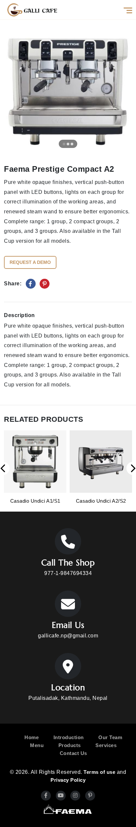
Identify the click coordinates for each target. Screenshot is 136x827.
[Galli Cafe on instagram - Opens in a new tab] (75, 796)
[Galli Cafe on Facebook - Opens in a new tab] (46, 796)
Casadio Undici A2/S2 (101, 501)
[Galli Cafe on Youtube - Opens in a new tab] (61, 796)
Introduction (68, 737)
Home (31, 737)
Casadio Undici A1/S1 (35, 501)
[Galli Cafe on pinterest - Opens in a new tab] (90, 796)
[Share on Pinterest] (45, 284)
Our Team (110, 737)
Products (69, 745)
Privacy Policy (68, 780)
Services (106, 745)
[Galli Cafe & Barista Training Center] (32, 9)
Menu (37, 745)
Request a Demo (30, 262)
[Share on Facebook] (31, 284)
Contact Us (73, 753)
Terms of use (99, 772)
